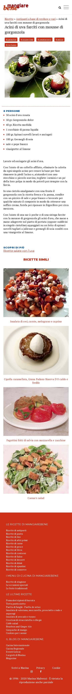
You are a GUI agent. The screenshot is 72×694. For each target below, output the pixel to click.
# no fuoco (11, 45)
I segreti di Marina (15, 655)
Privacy (40, 667)
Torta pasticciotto (16, 603)
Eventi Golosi (13, 651)
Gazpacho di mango (16, 629)
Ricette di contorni (16, 553)
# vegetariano (44, 39)
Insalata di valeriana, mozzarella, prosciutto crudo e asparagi (34, 612)
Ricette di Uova (14, 549)
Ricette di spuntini (15, 566)
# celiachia (11, 39)
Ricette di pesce (14, 546)
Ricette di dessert (15, 559)
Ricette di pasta (14, 533)
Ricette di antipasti (16, 530)
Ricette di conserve (16, 569)
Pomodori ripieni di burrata (20, 600)
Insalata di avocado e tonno (20, 616)
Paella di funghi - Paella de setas (23, 607)
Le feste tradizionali (16, 588)
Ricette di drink (14, 563)
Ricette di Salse (14, 556)
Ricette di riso (13, 536)
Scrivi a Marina (20, 667)
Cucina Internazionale (17, 645)
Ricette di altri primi (16, 540)
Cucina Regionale (15, 648)
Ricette (9, 19)
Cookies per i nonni (16, 633)
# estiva (59, 39)
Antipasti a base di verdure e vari (36, 19)
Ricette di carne (14, 543)
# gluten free (27, 39)
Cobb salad (12, 623)
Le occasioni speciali (17, 584)
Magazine (11, 658)
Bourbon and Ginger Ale (19, 626)
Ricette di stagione (16, 581)
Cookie (56, 667)
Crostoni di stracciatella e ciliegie (24, 620)
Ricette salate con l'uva (18, 250)
